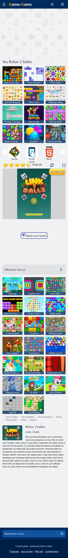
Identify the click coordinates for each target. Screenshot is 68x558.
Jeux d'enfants (27, 417)
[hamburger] (3, 4)
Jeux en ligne (12, 417)
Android (33, 420)
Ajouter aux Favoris (35, 235)
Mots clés (39, 551)
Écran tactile (11, 420)
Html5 (23, 420)
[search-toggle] (52, 4)
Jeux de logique (44, 417)
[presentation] (4, 152)
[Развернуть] (64, 165)
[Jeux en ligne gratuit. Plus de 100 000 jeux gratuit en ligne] (20, 4)
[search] (62, 533)
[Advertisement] (30, 33)
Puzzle (58, 417)
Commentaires (51, 551)
